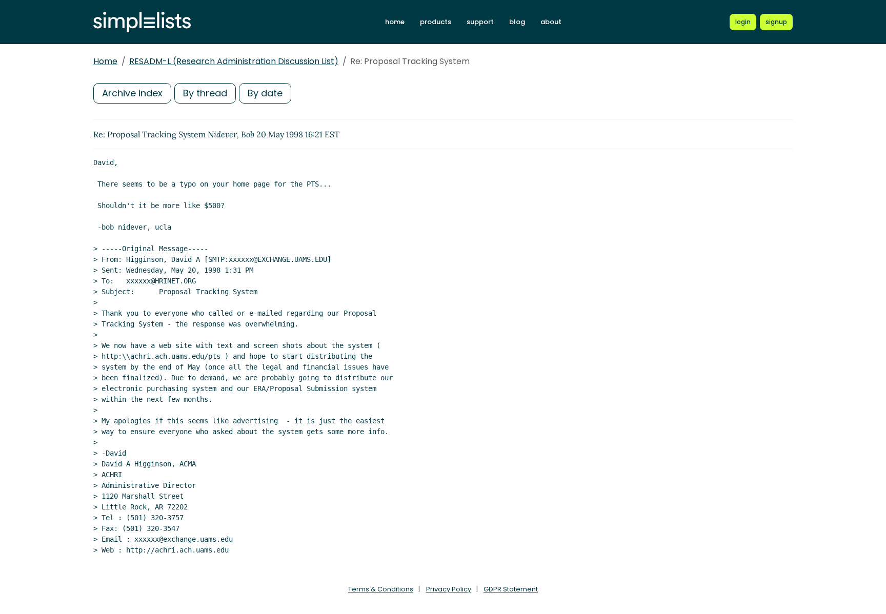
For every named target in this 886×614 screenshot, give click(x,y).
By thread (205, 93)
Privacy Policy (448, 589)
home (395, 22)
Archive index (132, 93)
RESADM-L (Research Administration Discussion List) (233, 61)
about (550, 22)
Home (105, 61)
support (480, 22)
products (435, 22)
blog (517, 22)
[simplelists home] (142, 22)
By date (265, 93)
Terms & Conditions (380, 589)
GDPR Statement (511, 589)
